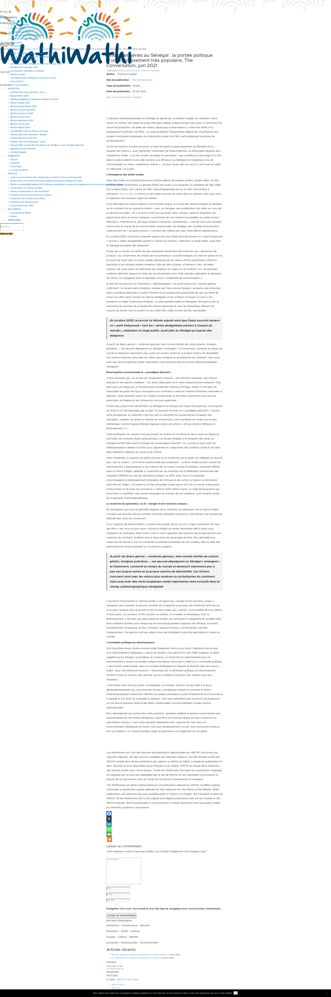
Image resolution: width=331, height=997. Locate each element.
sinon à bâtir (126, 194)
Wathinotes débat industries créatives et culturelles (28, 49)
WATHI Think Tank (127, 979)
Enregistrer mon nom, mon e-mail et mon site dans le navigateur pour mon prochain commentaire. (163, 909)
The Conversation (141, 80)
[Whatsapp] (109, 829)
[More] (109, 839)
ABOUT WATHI (118, 985)
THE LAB (115, 988)
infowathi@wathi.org (115, 969)
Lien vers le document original (123, 97)
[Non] (327, 993)
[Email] (109, 834)
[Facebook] (109, 813)
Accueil (3, 49)
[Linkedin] (109, 824)
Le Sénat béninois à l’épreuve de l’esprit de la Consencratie (137, 958)
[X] (109, 818)
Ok (236, 993)
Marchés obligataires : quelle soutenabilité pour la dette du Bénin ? (140, 955)
